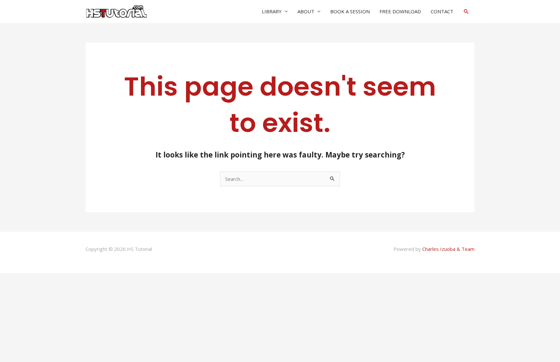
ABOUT (306, 11)
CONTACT (442, 11)
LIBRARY (272, 11)
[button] (466, 11)
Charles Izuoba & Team (448, 249)
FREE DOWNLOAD (400, 11)
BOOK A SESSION (350, 11)
